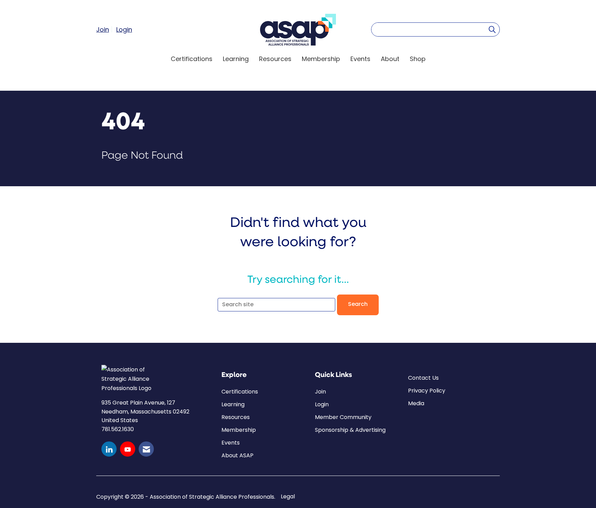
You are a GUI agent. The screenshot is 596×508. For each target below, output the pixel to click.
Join (320, 392)
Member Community (343, 417)
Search (358, 304)
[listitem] (105, 29)
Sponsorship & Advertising (350, 430)
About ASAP (237, 455)
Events (360, 58)
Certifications (191, 58)
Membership (321, 58)
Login (322, 404)
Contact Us (423, 378)
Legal (288, 496)
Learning (236, 58)
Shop (418, 58)
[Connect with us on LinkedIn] (109, 449)
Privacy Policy (426, 391)
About (390, 58)
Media (416, 403)
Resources (275, 58)
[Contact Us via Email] (146, 449)
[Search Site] (492, 29)
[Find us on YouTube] (127, 449)
